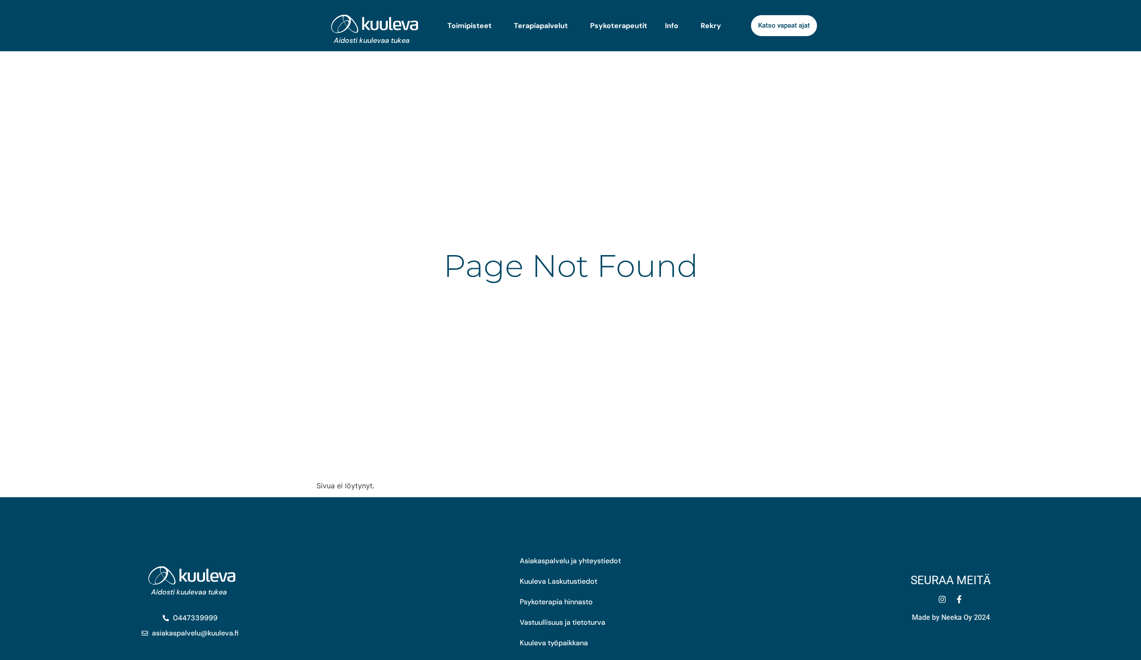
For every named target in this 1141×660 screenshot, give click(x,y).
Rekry (711, 25)
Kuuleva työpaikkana (554, 643)
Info (671, 25)
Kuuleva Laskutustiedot (558, 581)
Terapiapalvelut (541, 25)
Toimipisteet (469, 25)
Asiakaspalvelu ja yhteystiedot (570, 560)
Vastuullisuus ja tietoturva (562, 622)
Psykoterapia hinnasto (556, 601)
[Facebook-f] (959, 599)
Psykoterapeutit (618, 25)
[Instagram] (942, 599)
